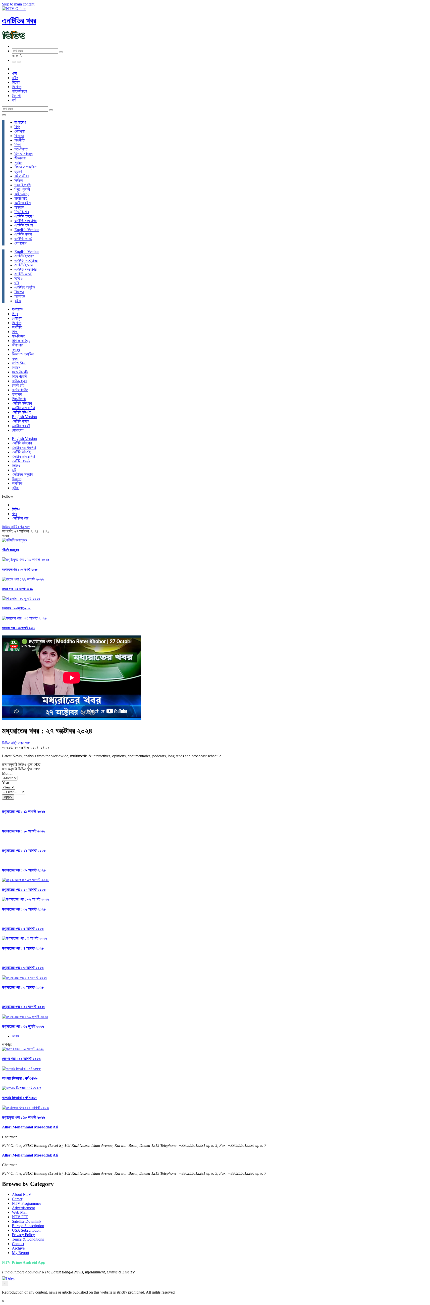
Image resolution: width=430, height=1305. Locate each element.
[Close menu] (4, 115)
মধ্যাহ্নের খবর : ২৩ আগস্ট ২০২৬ (19, 569)
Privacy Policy (23, 1235)
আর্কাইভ (19, 296)
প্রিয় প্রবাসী (22, 189)
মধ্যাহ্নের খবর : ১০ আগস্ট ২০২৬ (23, 1117)
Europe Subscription (28, 1226)
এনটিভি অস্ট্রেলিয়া (26, 260)
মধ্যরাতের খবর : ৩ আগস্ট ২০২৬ (23, 968)
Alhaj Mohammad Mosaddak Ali (30, 1127)
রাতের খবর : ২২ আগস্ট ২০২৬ (17, 589)
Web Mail (19, 1212)
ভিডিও (18, 278)
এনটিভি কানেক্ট (23, 239)
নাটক (15, 78)
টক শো (16, 96)
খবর (14, 73)
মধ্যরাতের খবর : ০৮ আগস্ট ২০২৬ (24, 870)
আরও (15, 1036)
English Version (26, 230)
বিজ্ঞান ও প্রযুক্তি (25, 167)
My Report (20, 1253)
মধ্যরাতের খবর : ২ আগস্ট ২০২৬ (23, 987)
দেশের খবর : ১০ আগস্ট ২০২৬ (21, 1059)
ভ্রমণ (18, 171)
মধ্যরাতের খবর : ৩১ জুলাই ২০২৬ (23, 1026)
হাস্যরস (19, 207)
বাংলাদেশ (20, 122)
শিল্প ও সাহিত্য (23, 153)
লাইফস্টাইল (19, 91)
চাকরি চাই (20, 198)
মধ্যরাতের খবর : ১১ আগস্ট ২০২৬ (23, 811)
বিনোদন (16, 87)
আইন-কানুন (21, 194)
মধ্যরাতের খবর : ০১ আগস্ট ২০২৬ (23, 1007)
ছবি (16, 283)
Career (17, 1199)
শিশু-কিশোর (21, 212)
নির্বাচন (18, 180)
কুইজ (17, 301)
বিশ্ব (17, 127)
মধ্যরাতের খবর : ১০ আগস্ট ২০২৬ (23, 831)
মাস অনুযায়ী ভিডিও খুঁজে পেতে (21, 764)
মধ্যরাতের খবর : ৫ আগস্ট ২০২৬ (23, 928)
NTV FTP (20, 1217)
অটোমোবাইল (22, 203)
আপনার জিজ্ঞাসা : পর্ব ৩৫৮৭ (19, 1098)
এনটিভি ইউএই (23, 225)
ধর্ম (13, 100)
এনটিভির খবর (19, 20)
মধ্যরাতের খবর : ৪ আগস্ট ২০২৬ (23, 948)
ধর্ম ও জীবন (21, 176)
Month (7, 773)
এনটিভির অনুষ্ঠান (24, 287)
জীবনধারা (20, 158)
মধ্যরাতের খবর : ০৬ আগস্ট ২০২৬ (24, 909)
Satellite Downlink (26, 1221)
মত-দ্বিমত (21, 149)
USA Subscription (26, 1230)
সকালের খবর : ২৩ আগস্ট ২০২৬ (18, 628)
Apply (8, 797)
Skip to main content (18, 4)
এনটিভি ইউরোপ (24, 216)
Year (5, 782)
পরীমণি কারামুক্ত (10, 550)
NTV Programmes (26, 1203)
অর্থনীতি (19, 140)
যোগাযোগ (20, 243)
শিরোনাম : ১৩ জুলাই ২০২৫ (16, 608)
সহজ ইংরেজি (22, 185)
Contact (18, 1244)
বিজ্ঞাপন (19, 292)
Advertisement (23, 1208)
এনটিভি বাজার (23, 234)
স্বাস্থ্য (18, 162)
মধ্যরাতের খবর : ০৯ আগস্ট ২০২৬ (24, 850)
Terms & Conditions (28, 1239)
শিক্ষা (17, 145)
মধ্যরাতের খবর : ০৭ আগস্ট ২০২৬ (24, 889)
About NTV (21, 1194)
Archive (18, 1248)
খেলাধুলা (19, 131)
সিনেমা (16, 82)
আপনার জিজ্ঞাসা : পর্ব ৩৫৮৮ (19, 1078)
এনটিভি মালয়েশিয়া (25, 221)
